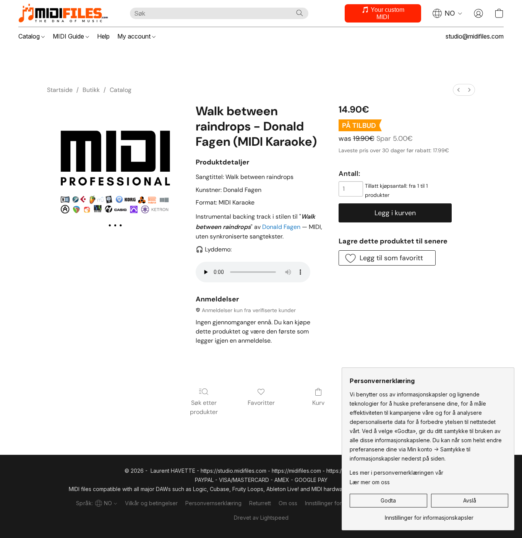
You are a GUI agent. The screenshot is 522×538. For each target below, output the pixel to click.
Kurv (318, 403)
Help (103, 36)
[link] (429, 514)
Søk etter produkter (204, 407)
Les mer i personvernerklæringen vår (396, 472)
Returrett (260, 503)
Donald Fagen (281, 227)
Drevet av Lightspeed (261, 517)
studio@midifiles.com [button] (475, 36)
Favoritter (261, 403)
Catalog (29, 36)
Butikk (91, 90)
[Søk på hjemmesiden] (299, 13)
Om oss (288, 503)
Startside (60, 90)
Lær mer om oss (370, 482)
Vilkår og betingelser (151, 503)
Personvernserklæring (213, 503)
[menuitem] (458, 89)
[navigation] (447, 13)
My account (134, 36)
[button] (66, 13)
